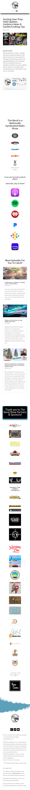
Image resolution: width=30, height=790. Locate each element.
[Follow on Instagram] (15, 729)
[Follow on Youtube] (18, 729)
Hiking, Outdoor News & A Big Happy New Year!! (13, 321)
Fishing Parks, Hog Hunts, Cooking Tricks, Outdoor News (15, 283)
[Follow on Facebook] (11, 729)
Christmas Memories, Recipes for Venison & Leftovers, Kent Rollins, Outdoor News (15, 365)
